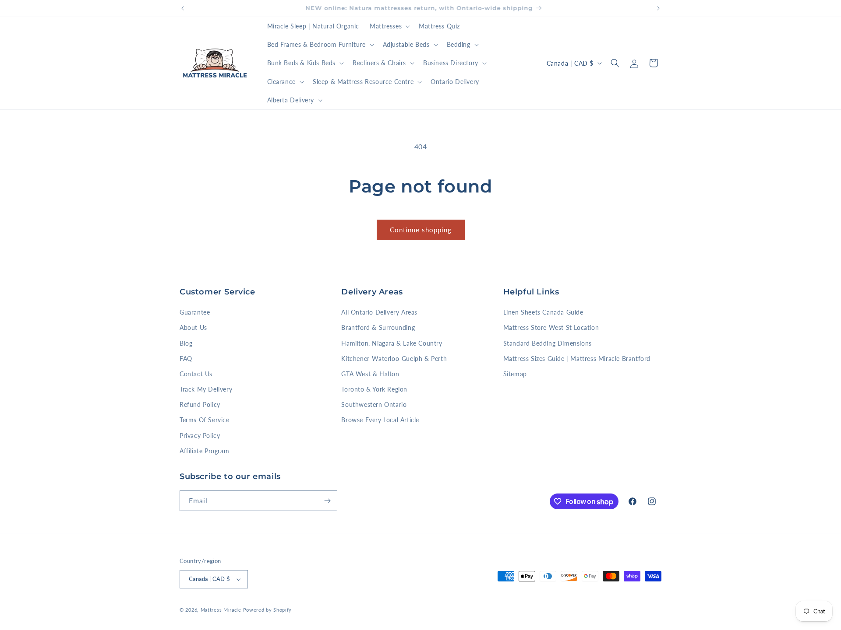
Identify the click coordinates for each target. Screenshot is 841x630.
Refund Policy (200, 404)
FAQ (186, 358)
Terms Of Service (205, 420)
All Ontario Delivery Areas (379, 312)
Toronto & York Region (374, 389)
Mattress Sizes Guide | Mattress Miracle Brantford (576, 358)
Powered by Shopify (267, 609)
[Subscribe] (327, 500)
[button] (388, 26)
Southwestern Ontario (373, 404)
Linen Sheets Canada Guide (543, 312)
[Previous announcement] (182, 8)
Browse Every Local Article (380, 420)
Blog (186, 343)
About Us (193, 327)
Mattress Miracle (221, 609)
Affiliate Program (204, 451)
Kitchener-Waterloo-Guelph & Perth (394, 358)
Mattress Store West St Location (551, 327)
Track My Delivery (206, 389)
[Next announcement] (658, 8)
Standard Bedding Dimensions (547, 343)
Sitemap (515, 374)
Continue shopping (421, 230)
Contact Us (196, 374)
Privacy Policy (200, 435)
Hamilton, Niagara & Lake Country (391, 343)
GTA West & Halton (370, 374)
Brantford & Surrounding (378, 327)
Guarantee (195, 312)
